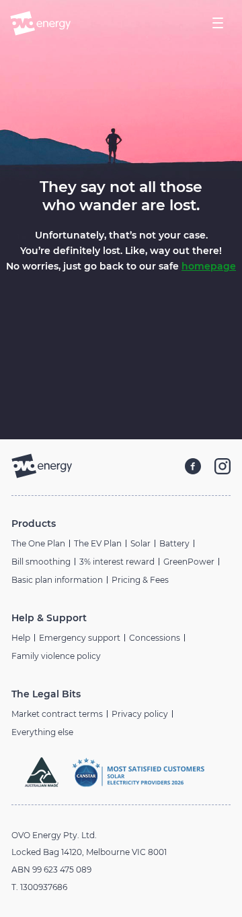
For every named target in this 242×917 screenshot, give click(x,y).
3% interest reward (117, 562)
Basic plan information (57, 580)
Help (20, 638)
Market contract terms (57, 714)
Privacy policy (140, 714)
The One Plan (38, 543)
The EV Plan (98, 543)
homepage (209, 266)
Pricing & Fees (140, 580)
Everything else (42, 732)
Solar (140, 543)
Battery (174, 543)
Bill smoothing (41, 562)
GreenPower (188, 562)
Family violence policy (56, 656)
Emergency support (79, 638)
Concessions (154, 638)
